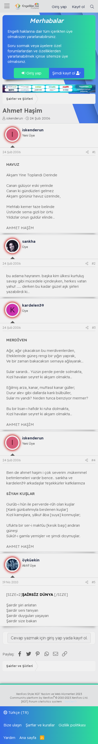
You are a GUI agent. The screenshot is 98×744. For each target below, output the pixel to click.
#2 (93, 263)
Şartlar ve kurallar (40, 725)
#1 (93, 152)
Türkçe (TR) (18, 712)
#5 (93, 582)
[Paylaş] (87, 152)
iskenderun (14, 118)
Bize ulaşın (13, 725)
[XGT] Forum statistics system (49, 701)
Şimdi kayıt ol (64, 73)
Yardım (9, 737)
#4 (93, 460)
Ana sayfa (27, 737)
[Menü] (7, 6)
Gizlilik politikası (72, 725)
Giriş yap (33, 73)
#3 (93, 327)
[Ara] (92, 6)
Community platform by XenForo (49, 697)
